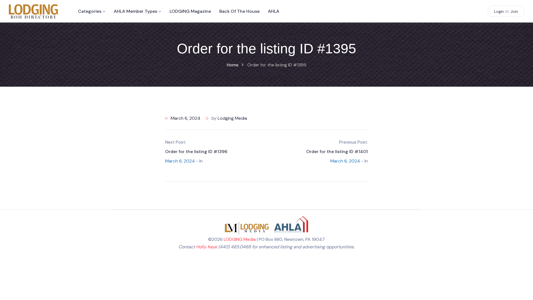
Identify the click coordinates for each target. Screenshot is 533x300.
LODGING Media (240, 239)
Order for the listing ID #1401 (337, 151)
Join (514, 11)
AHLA (273, 11)
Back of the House (239, 11)
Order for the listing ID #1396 (196, 151)
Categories (89, 11)
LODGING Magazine (190, 11)
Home (232, 65)
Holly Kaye (206, 247)
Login (499, 11)
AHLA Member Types (135, 11)
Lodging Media (232, 118)
